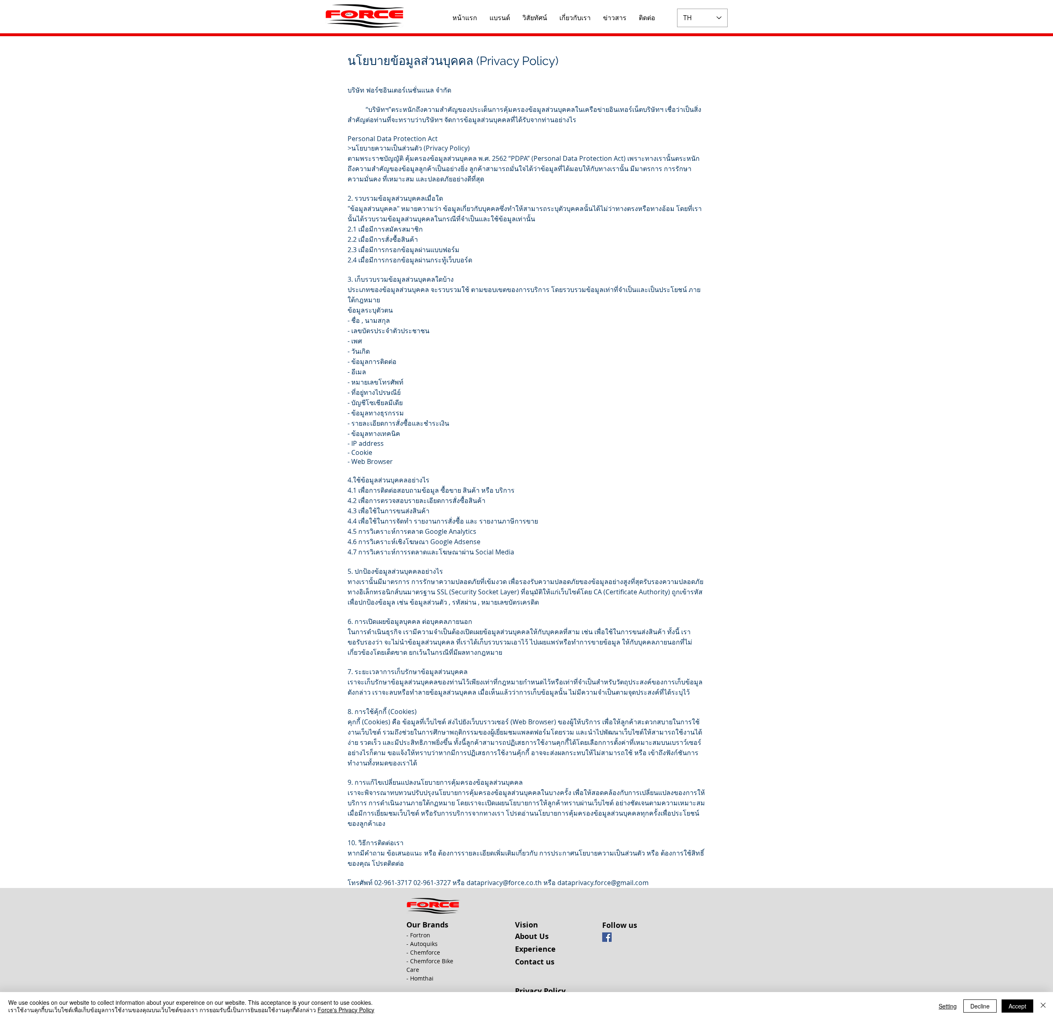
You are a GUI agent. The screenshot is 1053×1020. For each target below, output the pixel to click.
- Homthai (420, 978)
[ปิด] (1043, 1006)
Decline (980, 1006)
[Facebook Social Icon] (607, 937)
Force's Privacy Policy (346, 1010)
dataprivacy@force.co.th (504, 882)
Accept (1017, 1006)
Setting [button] (948, 1006)
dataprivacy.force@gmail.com (603, 882)
